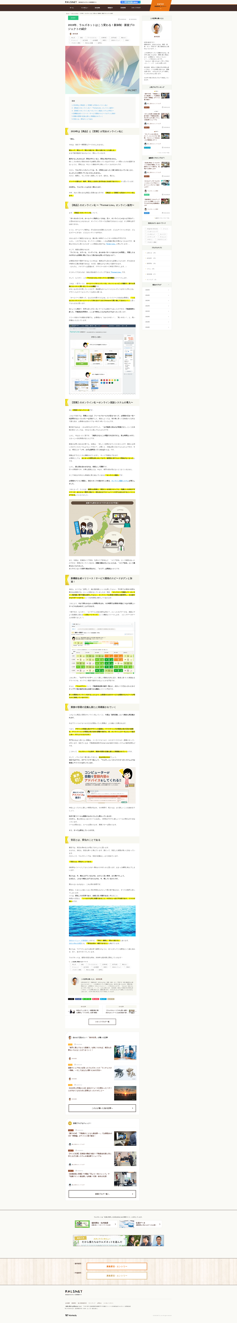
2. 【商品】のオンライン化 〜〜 (93, 108)
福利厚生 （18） (151, 263)
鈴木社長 (75, 33)
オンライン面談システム (120, 481)
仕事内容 (104, 37)
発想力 (105, 40)
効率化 (100, 43)
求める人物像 (89, 43)
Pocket (95, 999)
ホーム (67, 13)
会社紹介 (73, 17)
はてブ (103, 999)
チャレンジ (74, 40)
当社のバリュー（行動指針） (79, 940)
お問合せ (99, 1303)
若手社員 (114, 37)
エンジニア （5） (152, 279)
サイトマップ (92, 1303)
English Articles (152, 228)
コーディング (151, 237)
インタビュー (151, 234)
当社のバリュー (115, 40)
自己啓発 (85, 40)
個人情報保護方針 (82, 1303)
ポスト (71, 999)
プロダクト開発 (75, 43)
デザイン (150, 239)
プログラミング (161, 239)
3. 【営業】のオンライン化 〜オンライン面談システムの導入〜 (93, 111)
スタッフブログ (74, 13)
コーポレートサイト (108, 1303)
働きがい (124, 37)
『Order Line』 (110, 244)
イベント (165, 228)
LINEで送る (86, 999)
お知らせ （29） (151, 253)
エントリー (163, 234)
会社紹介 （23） (151, 258)
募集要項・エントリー (117, 1266)
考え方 (73, 37)
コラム (70, 1044)
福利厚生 (147, 213)
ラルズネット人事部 (152, 191)
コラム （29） (151, 269)
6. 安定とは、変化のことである (82, 119)
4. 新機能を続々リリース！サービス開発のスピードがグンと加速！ (94, 113)
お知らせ (71, 1130)
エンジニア (147, 147)
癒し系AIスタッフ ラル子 (78, 1144)
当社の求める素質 (75, 943)
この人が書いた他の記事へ (102, 1108)
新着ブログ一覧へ (102, 1194)
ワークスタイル (92, 37)
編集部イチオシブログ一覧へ (162, 218)
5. (87, 116)
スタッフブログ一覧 (102, 1022)
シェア (78, 999)
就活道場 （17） (151, 274)
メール (110, 999)
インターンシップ (152, 231)
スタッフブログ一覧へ (164, 152)
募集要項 (74, 1303)
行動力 (127, 40)
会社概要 (95, 40)
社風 (81, 37)
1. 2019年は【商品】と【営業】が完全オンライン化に (90, 105)
